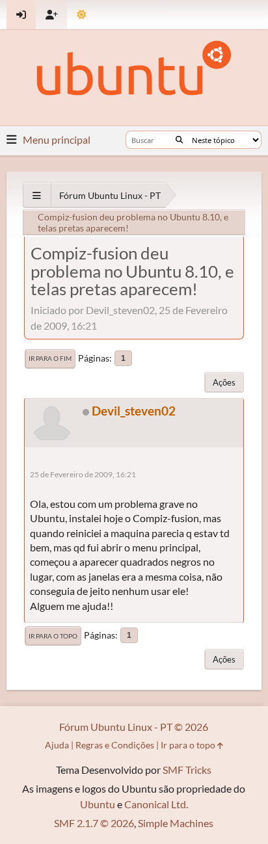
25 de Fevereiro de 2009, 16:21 (83, 474)
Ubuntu (97, 804)
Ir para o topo (53, 636)
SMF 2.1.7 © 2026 (94, 823)
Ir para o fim (50, 358)
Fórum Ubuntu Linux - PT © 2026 (133, 726)
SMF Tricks (187, 769)
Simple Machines (175, 823)
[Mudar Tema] (81, 14)
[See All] (37, 195)
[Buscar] (179, 140)
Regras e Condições (114, 744)
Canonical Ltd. (156, 804)
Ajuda (57, 744)
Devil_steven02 (134, 410)
